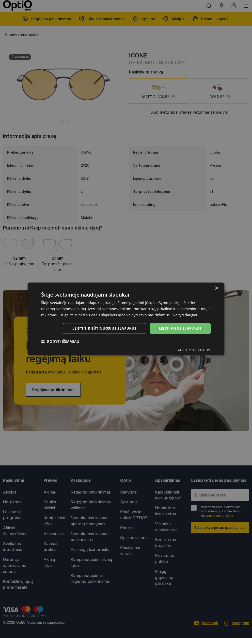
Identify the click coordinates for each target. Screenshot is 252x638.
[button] (60, 341)
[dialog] (126, 319)
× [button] (216, 288)
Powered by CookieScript (192, 350)
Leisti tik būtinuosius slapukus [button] (104, 328)
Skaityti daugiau (185, 314)
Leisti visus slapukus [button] (180, 328)
